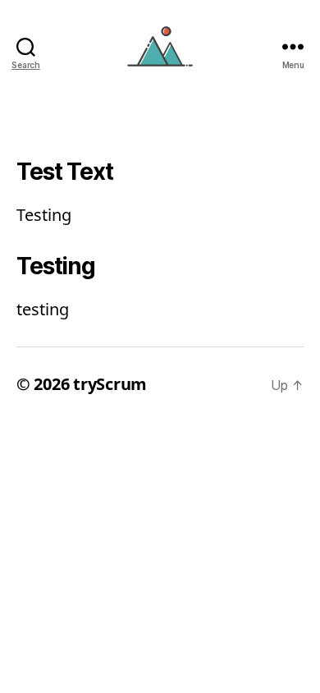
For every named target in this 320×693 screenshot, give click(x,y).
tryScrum (110, 384)
